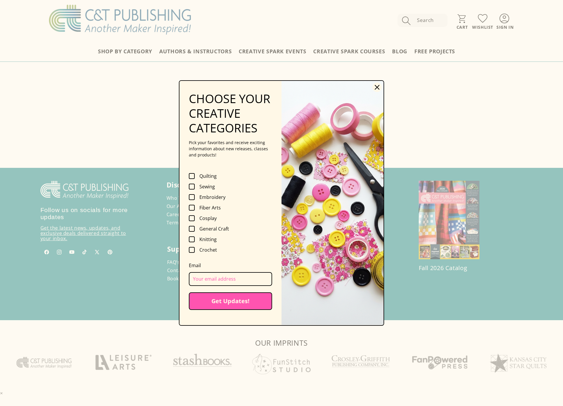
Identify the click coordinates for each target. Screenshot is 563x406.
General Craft (214, 229)
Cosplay (208, 218)
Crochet (208, 250)
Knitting (208, 239)
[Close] (377, 87)
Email (195, 265)
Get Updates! (230, 301)
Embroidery (212, 197)
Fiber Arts (210, 208)
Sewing (207, 187)
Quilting (208, 176)
